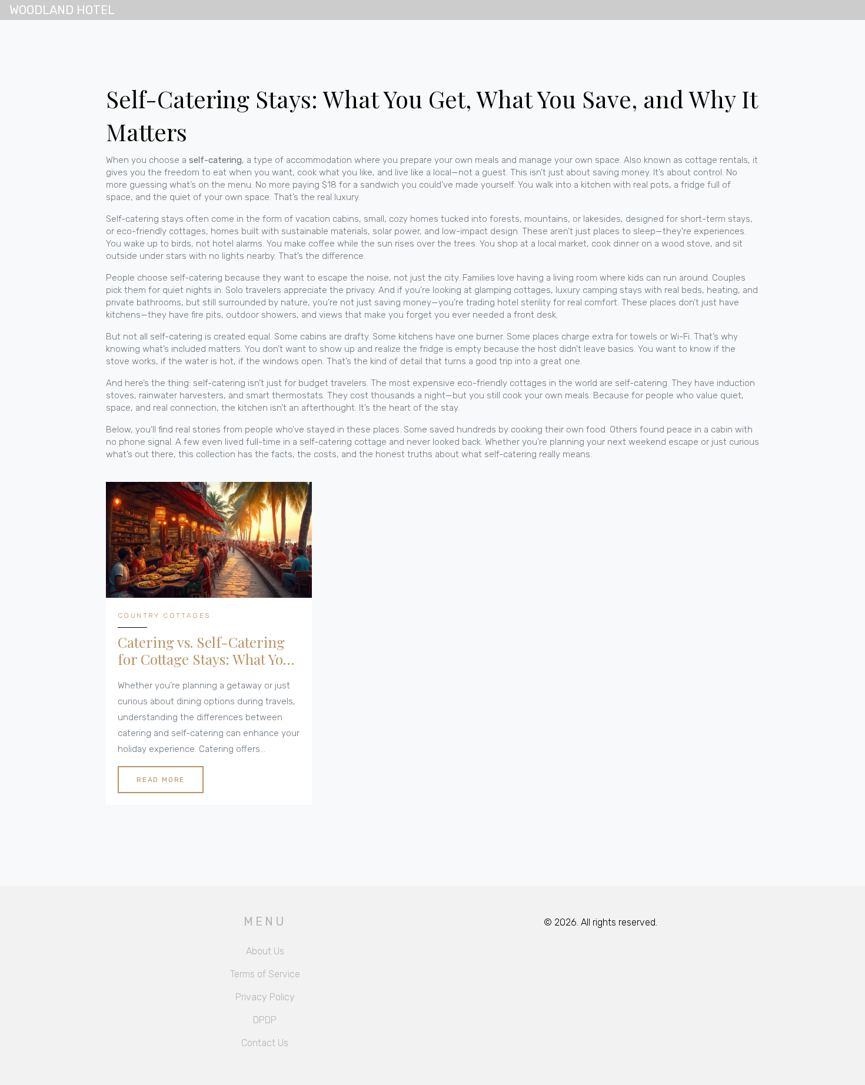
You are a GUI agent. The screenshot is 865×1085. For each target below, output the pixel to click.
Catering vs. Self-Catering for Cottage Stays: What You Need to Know (204, 651)
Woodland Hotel (62, 10)
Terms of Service (265, 974)
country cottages (164, 615)
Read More (161, 780)
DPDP (265, 1020)
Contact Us (264, 1043)
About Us (265, 951)
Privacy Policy (265, 997)
